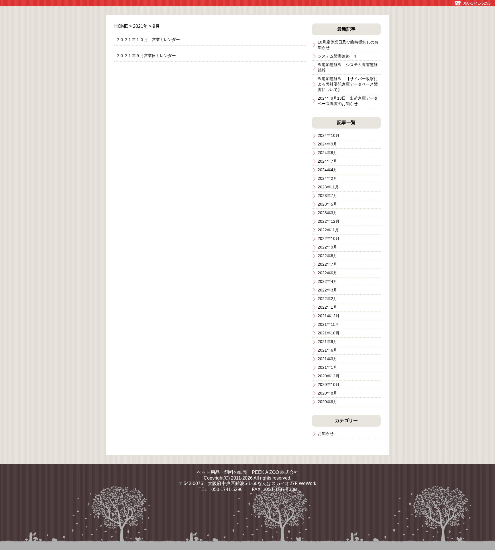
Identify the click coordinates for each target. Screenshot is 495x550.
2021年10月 (328, 333)
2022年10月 (328, 238)
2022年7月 (327, 264)
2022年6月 (327, 273)
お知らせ (326, 433)
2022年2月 (327, 298)
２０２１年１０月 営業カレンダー (148, 39)
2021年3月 (327, 358)
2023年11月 (328, 187)
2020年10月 (328, 384)
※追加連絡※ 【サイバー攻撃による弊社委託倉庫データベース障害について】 (348, 84)
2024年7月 (327, 161)
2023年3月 (327, 212)
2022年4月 (327, 281)
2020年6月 (327, 401)
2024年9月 (327, 144)
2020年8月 (327, 393)
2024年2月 (327, 178)
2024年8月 (327, 152)
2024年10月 (328, 135)
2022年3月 (327, 290)
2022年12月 (328, 221)
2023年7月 (327, 195)
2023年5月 (327, 204)
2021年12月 (328, 316)
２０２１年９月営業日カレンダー (146, 55)
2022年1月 (327, 307)
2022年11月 (328, 230)
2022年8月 (327, 255)
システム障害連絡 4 (337, 56)
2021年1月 (327, 367)
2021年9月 (327, 341)
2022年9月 (327, 247)
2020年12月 (328, 376)
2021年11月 (328, 324)
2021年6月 (327, 350)
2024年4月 (327, 169)
